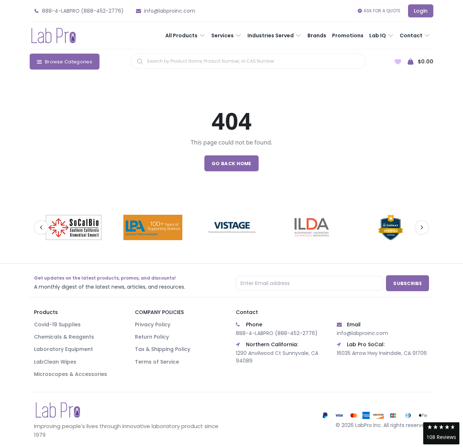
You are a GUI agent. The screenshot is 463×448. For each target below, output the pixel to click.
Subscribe (407, 283)
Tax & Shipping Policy (162, 349)
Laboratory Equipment (63, 349)
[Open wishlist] (398, 61)
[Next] (422, 227)
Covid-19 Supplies (57, 324)
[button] (441, 433)
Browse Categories (68, 61)
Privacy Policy (152, 324)
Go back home (231, 163)
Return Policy (152, 336)
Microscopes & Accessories (70, 374)
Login (421, 10)
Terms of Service (157, 361)
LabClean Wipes (55, 361)
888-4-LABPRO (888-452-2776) (277, 333)
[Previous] (41, 227)
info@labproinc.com (362, 333)
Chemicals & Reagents (64, 336)
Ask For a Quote (382, 11)
